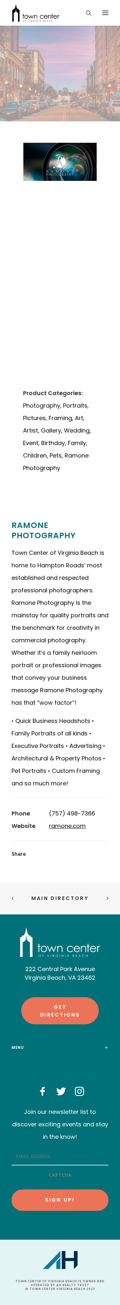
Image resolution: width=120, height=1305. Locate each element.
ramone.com (67, 826)
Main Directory (60, 898)
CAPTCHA (60, 1175)
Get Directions (60, 1010)
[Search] (86, 13)
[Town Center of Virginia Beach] (36, 13)
